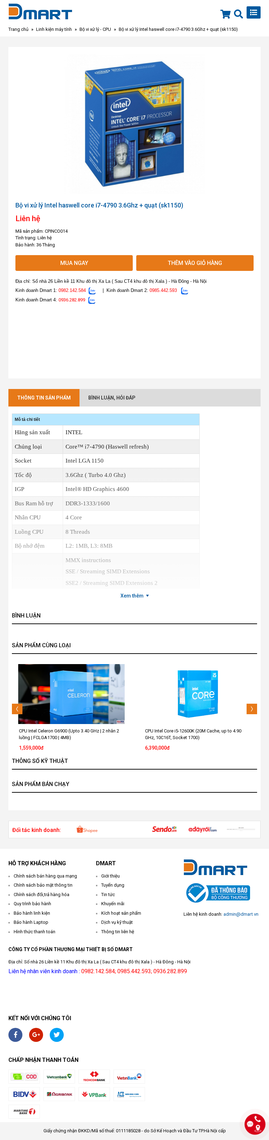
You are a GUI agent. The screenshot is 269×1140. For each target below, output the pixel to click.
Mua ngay (74, 263)
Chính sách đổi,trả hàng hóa (41, 894)
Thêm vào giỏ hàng (195, 263)
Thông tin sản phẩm (44, 398)
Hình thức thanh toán (34, 931)
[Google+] (36, 1035)
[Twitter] (57, 1035)
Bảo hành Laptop (31, 922)
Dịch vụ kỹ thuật (117, 922)
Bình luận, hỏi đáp (112, 398)
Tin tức (108, 894)
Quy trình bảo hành (32, 903)
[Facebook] (15, 1035)
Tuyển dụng (112, 885)
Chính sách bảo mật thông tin (43, 885)
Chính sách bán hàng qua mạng (45, 876)
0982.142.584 (72, 290)
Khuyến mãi (112, 903)
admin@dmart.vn (240, 914)
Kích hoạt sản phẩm (121, 913)
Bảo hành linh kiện (32, 913)
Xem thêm (132, 596)
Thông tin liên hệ (117, 931)
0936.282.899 (71, 299)
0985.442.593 (163, 290)
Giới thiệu (110, 876)
